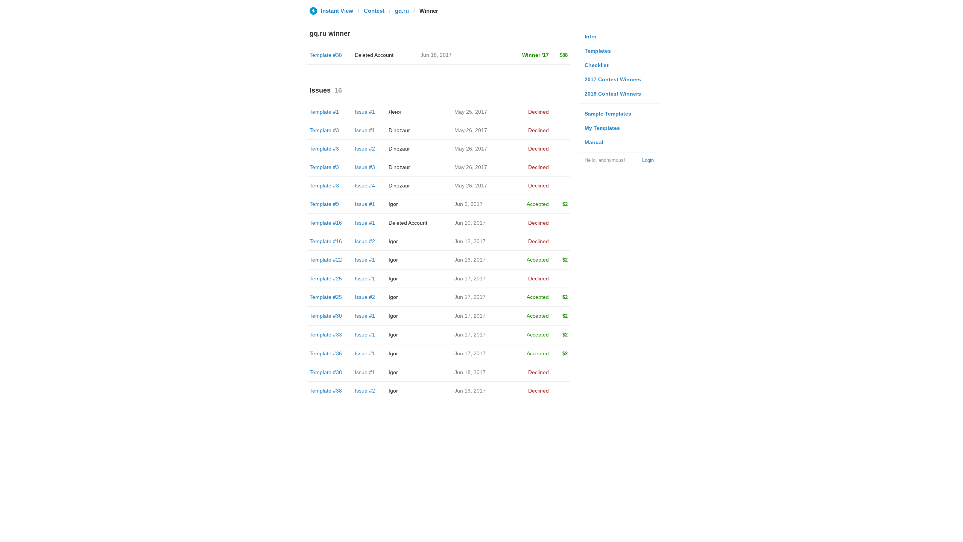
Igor (393, 204)
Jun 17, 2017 (470, 279)
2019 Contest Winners (613, 94)
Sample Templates (608, 114)
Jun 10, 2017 (470, 223)
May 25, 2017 (470, 112)
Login (648, 160)
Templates (598, 51)
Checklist (597, 65)
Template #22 (326, 260)
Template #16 (326, 223)
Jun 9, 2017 (468, 204)
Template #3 (324, 130)
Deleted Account (374, 55)
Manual (594, 142)
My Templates (602, 128)
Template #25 (326, 279)
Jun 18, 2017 (470, 372)
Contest (374, 11)
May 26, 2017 (470, 130)
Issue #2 (365, 149)
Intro (591, 36)
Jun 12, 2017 (470, 241)
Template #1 (324, 112)
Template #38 (326, 55)
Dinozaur (399, 130)
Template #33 (326, 335)
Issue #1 (365, 112)
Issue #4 (365, 186)
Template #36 (326, 353)
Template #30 (326, 316)
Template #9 (324, 204)
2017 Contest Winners (613, 79)
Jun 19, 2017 (470, 391)
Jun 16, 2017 (470, 260)
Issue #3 (365, 167)
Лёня (395, 112)
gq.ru (402, 11)
